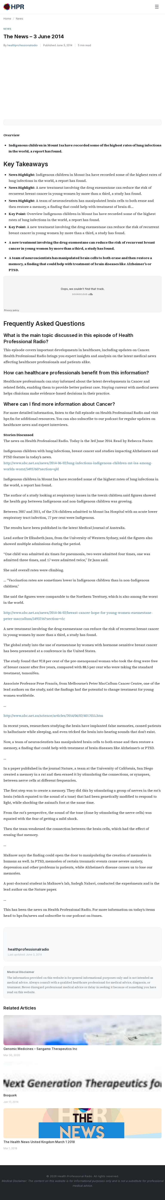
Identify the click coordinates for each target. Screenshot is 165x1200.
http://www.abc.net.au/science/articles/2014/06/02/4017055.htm (53, 715)
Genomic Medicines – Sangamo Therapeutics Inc (40, 1049)
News (19, 18)
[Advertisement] (82, 82)
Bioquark (10, 1095)
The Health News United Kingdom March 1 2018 (39, 1142)
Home (7, 18)
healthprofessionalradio (22, 45)
